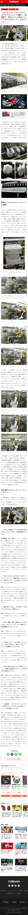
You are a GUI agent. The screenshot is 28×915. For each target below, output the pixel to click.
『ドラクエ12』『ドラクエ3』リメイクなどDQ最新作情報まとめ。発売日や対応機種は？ (7, 868)
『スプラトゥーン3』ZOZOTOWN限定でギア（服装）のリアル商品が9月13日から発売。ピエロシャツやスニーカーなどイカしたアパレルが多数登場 (6, 814)
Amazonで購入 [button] (6, 796)
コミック (23, 773)
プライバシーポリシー (12, 890)
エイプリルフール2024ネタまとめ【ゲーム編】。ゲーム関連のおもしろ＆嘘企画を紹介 (21, 852)
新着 (2, 4)
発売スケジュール (19, 4)
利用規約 (20, 890)
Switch (5, 4)
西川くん (4, 21)
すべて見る (25, 765)
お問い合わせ (3, 890)
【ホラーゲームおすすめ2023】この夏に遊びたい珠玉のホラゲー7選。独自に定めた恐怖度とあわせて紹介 (21, 868)
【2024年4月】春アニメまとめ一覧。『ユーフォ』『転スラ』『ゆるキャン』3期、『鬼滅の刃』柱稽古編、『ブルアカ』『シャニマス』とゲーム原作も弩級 (7, 836)
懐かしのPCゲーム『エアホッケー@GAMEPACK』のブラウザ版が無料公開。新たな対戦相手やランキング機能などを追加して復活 (17, 814)
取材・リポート (4, 9)
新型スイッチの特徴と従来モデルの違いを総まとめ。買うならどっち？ (7, 852)
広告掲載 (19, 893)
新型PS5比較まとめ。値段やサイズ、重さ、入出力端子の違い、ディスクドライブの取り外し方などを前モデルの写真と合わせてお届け (21, 836)
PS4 (17, 9)
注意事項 (25, 890)
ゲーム (3, 773)
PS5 (8, 4)
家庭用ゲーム (11, 9)
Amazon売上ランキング (8, 766)
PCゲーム (12, 4)
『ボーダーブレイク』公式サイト (14, 759)
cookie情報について (11, 893)
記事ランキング (6, 803)
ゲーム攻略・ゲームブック (13, 773)
